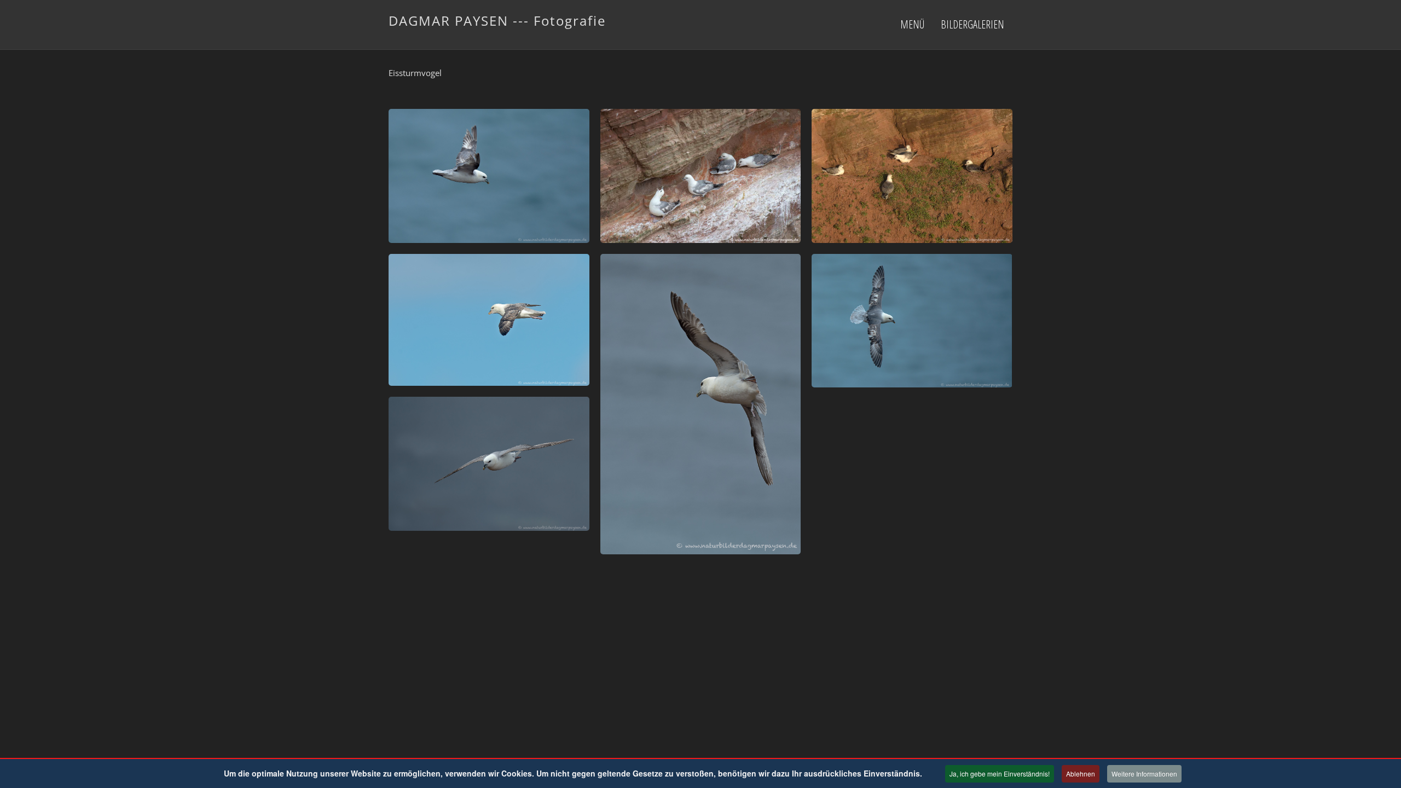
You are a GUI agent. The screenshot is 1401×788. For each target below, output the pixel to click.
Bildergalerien (972, 24)
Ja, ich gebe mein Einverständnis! (1000, 773)
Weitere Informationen (1144, 773)
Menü (912, 24)
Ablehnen (1080, 773)
